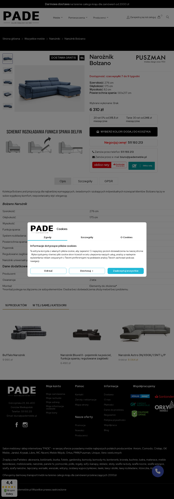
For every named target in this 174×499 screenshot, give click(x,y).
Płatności (109, 404)
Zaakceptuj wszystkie (125, 270)
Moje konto (53, 386)
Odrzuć (48, 270)
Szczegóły (85, 181)
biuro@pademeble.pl (133, 157)
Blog (106, 430)
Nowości (79, 430)
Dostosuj (85, 270)
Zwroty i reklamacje (86, 399)
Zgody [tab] (47, 237)
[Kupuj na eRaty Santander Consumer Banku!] (109, 164)
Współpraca (110, 425)
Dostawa (109, 394)
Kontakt (79, 394)
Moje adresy (53, 402)
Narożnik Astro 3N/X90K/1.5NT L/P (142, 355)
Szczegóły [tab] (87, 237)
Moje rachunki (53, 398)
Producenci (81, 435)
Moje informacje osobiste (55, 407)
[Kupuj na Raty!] (141, 166)
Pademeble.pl (23, 489)
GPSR (109, 181)
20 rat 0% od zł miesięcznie (106, 119)
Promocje (80, 425)
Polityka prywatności (115, 419)
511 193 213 (135, 142)
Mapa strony (82, 404)
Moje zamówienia (55, 393)
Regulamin (110, 414)
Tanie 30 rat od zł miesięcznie (139, 119)
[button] (158, 471)
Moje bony (51, 412)
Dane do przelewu (114, 409)
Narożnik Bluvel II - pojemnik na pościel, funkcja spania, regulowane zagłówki (85, 356)
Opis (63, 181)
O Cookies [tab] (126, 237)
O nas (107, 399)
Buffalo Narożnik (14, 355)
